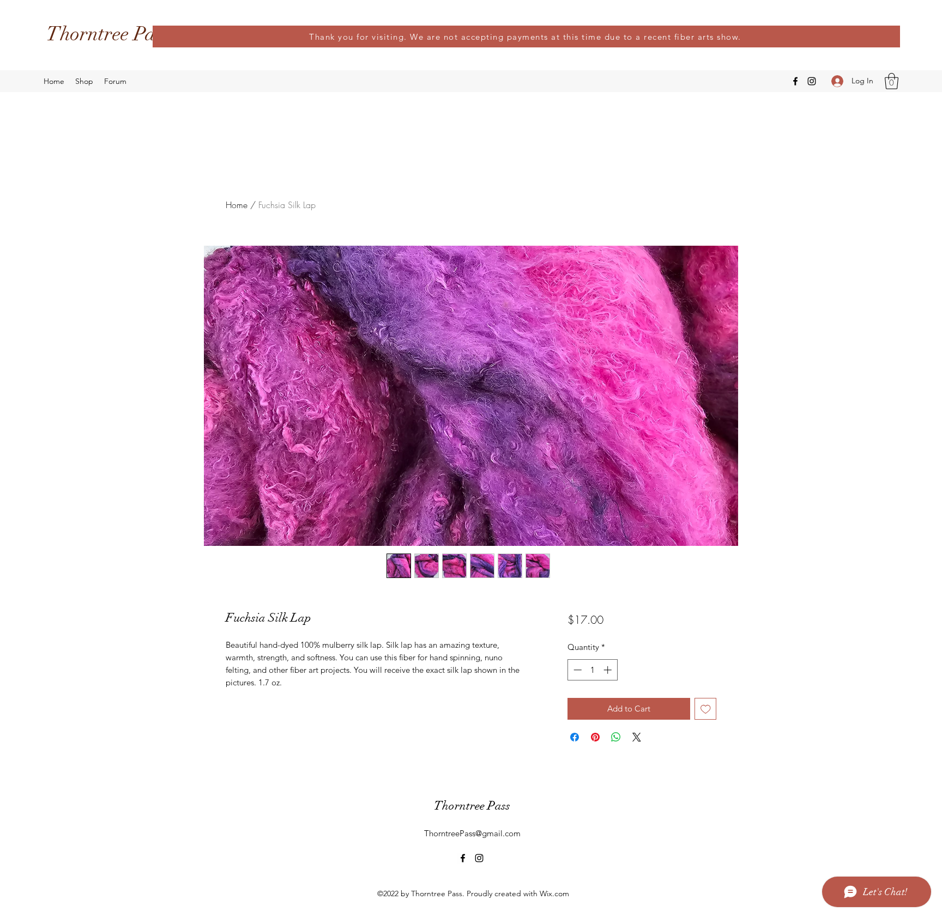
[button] (891, 81)
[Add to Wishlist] (706, 709)
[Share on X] (636, 737)
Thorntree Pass (108, 34)
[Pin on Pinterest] (595, 737)
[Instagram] (811, 81)
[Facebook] (795, 81)
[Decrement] (576, 670)
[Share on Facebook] (574, 737)
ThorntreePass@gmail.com (472, 833)
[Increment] (608, 670)
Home (236, 205)
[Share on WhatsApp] (616, 737)
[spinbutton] (592, 670)
